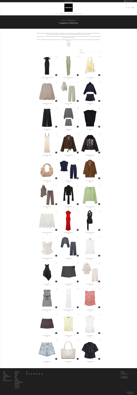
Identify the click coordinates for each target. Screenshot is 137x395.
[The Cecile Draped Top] (90, 298)
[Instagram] (31, 374)
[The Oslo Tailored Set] (68, 246)
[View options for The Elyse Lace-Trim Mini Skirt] (56, 230)
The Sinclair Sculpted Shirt (90, 258)
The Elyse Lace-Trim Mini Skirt (47, 232)
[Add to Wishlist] (56, 56)
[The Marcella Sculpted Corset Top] (47, 246)
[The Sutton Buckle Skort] (68, 272)
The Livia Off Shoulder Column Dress (47, 77)
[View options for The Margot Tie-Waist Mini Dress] (56, 307)
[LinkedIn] (39, 374)
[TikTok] (42, 374)
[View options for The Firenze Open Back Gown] (78, 230)
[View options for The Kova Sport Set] (99, 101)
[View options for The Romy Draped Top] (78, 333)
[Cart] (133, 8)
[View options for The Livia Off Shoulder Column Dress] (56, 75)
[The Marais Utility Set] (90, 272)
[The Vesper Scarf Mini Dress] (90, 220)
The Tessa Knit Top (90, 129)
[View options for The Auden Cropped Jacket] (78, 152)
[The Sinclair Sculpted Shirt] (90, 246)
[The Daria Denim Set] (68, 169)
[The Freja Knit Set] (68, 117)
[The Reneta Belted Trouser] (47, 117)
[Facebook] (26, 374)
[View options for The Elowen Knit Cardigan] (99, 204)
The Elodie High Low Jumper (47, 103)
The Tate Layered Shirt (90, 361)
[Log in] (126, 8)
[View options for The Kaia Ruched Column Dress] (78, 75)
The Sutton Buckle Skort (68, 284)
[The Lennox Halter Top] (47, 272)
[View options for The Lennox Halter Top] (56, 281)
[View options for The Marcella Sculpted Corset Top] (56, 255)
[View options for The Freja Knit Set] (78, 126)
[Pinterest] (34, 374)
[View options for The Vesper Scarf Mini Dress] (99, 230)
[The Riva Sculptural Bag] (47, 169)
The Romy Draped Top (68, 335)
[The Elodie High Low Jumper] (47, 91)
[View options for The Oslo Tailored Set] (78, 255)
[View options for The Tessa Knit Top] (99, 126)
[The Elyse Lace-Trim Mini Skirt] (47, 220)
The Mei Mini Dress (90, 335)
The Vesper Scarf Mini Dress (90, 232)
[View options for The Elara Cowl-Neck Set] (56, 204)
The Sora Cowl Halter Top (90, 77)
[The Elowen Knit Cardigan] (90, 194)
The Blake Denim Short (47, 361)
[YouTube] (37, 374)
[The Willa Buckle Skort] (47, 323)
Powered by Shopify (130, 393)
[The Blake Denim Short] (47, 349)
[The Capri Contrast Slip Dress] (47, 143)
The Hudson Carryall (68, 361)
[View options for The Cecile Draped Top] (99, 307)
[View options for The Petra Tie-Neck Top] (78, 204)
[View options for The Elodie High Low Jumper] (56, 101)
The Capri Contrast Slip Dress (47, 155)
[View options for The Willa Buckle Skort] (56, 333)
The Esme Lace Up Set (68, 103)
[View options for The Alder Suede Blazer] (99, 178)
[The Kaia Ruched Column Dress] (68, 65)
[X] (29, 374)
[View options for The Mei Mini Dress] (99, 333)
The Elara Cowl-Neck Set (47, 206)
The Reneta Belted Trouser (47, 129)
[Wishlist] (131, 7)
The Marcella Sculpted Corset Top (47, 258)
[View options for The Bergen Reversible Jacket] (99, 152)
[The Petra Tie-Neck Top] (68, 194)
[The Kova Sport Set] (90, 91)
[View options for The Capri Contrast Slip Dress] (56, 152)
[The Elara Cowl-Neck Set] (47, 194)
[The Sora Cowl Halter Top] (90, 65)
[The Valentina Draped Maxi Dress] (68, 298)
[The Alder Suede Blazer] (90, 169)
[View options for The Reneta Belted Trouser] (56, 126)
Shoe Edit (68, 45)
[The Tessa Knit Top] (90, 117)
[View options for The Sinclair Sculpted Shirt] (99, 255)
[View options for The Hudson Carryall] (78, 359)
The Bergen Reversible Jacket (90, 155)
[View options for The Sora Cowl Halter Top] (99, 75)
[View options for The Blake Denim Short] (56, 359)
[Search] (128, 8)
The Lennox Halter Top (47, 284)
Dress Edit (68, 42)
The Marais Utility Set (90, 284)
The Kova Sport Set (90, 103)
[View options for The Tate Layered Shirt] (99, 359)
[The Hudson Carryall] (68, 349)
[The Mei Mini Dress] (90, 323)
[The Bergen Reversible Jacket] (90, 143)
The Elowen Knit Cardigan (90, 206)
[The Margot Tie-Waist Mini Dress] (47, 298)
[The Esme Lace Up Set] (68, 91)
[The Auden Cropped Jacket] (68, 143)
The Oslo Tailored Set (68, 258)
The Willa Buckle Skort (47, 335)
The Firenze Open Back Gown (68, 232)
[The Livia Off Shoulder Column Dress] (47, 65)
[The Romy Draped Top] (68, 323)
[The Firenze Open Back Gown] (68, 220)
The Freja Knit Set (68, 129)
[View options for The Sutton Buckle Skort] (78, 281)
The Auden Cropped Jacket (68, 155)
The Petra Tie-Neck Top (68, 206)
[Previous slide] (46, 1)
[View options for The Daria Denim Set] (78, 178)
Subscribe (124, 377)
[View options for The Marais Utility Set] (99, 281)
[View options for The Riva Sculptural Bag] (56, 178)
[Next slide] (91, 1)
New (68, 46)
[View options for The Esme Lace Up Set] (78, 101)
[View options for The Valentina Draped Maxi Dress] (78, 307)
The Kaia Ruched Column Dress (68, 77)
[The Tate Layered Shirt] (90, 349)
